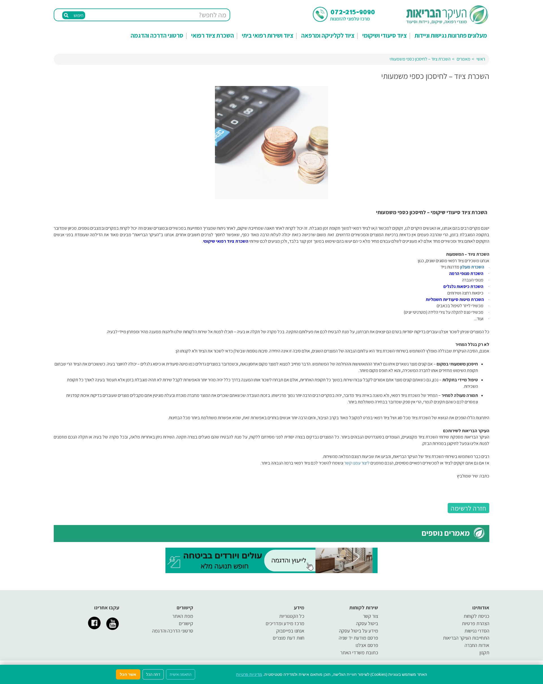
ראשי (481, 59)
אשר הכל (128, 674)
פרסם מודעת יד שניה (358, 637)
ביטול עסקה (367, 623)
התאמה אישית (180, 674)
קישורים (186, 623)
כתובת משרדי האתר (359, 652)
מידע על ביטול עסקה (358, 630)
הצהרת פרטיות (475, 623)
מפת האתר (182, 616)
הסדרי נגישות (476, 630)
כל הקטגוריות (291, 616)
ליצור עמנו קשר (357, 463)
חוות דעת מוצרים (288, 637)
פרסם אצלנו (366, 645)
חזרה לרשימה (468, 508)
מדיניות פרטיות (249, 674)
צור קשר (370, 616)
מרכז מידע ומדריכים (285, 623)
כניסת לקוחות (476, 616)
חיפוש (78, 15)
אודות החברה (477, 645)
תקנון (484, 652)
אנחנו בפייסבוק (290, 630)
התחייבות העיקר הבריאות (466, 637)
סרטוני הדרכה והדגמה (157, 35)
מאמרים (463, 59)
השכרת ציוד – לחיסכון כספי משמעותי (420, 59)
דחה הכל (153, 674)
